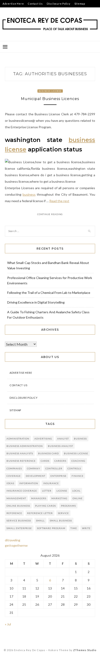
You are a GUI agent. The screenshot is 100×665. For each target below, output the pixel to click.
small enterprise (19, 528)
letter (46, 490)
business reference (21, 460)
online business (18, 505)
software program (51, 528)
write (86, 528)
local (76, 490)
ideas (10, 483)
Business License (50, 91)
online (78, 498)
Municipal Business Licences (50, 99)
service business (19, 520)
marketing (59, 498)
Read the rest (59, 201)
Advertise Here (13, 3)
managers (38, 498)
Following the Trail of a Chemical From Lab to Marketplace (48, 293)
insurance (51, 483)
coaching (78, 460)
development (35, 475)
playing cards (45, 505)
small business (61, 520)
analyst (63, 438)
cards (45, 460)
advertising (43, 438)
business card (48, 453)
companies (14, 468)
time (73, 528)
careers (60, 460)
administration (18, 438)
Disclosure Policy (58, 3)
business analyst (60, 446)
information (28, 483)
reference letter (40, 513)
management (16, 498)
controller (53, 468)
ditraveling (12, 540)
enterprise (58, 475)
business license (76, 453)
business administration (25, 446)
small (40, 520)
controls (74, 468)
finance (77, 475)
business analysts (20, 453)
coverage (14, 475)
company (33, 468)
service (63, 513)
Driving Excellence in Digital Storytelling (36, 302)
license (62, 490)
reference (14, 513)
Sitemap (79, 3)
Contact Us (35, 3)
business (29, 194)
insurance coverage (22, 490)
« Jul (8, 624)
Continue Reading (50, 214)
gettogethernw (16, 545)
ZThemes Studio (84, 650)
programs (68, 505)
